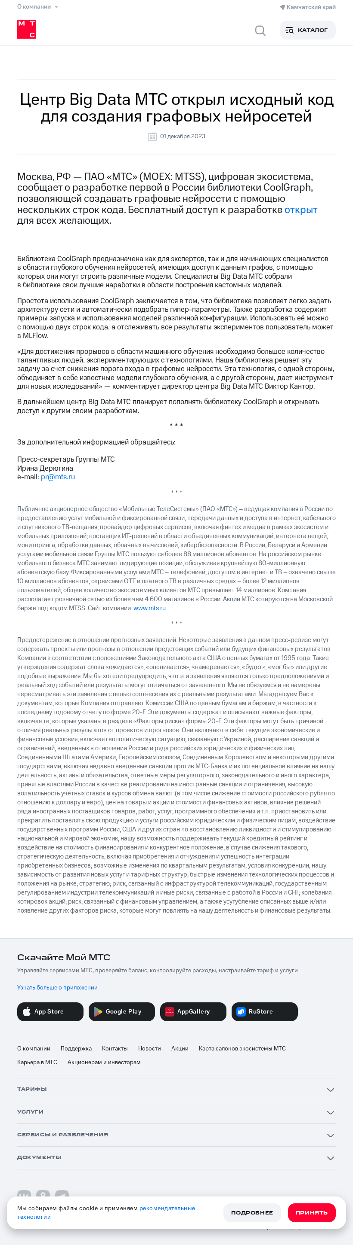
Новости (149, 1048)
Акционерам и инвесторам (104, 1062)
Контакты (115, 1048)
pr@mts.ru (58, 477)
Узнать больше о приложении (57, 987)
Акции (180, 1048)
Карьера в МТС (37, 1062)
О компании (33, 1048)
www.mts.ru (149, 608)
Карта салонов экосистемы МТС (242, 1048)
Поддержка (76, 1048)
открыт (301, 210)
